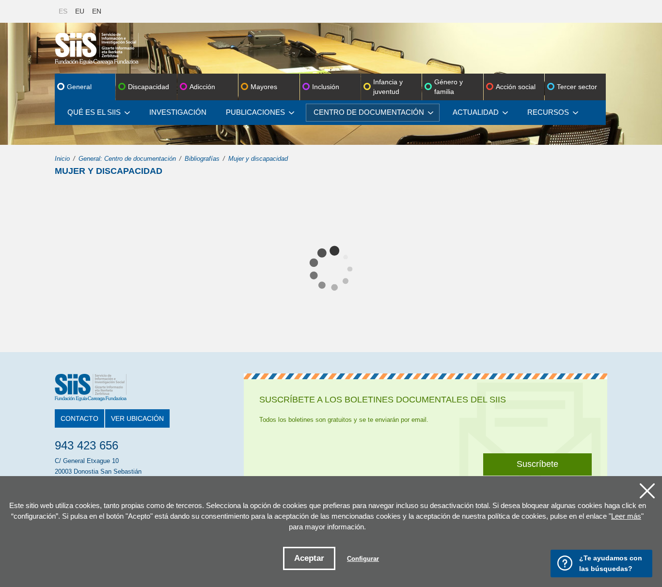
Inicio (62, 158)
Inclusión (325, 87)
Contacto (79, 418)
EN (96, 11)
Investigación (177, 112)
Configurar (363, 558)
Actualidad (476, 112)
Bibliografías (202, 158)
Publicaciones (255, 112)
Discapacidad (148, 87)
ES (63, 11)
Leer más (626, 516)
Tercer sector (577, 87)
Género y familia (448, 86)
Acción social (516, 87)
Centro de (369, 112)
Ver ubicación (137, 418)
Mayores (264, 87)
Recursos (548, 112)
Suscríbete (537, 464)
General (79, 87)
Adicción (202, 87)
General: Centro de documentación (127, 158)
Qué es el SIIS (94, 112)
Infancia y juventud (388, 86)
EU (79, 11)
